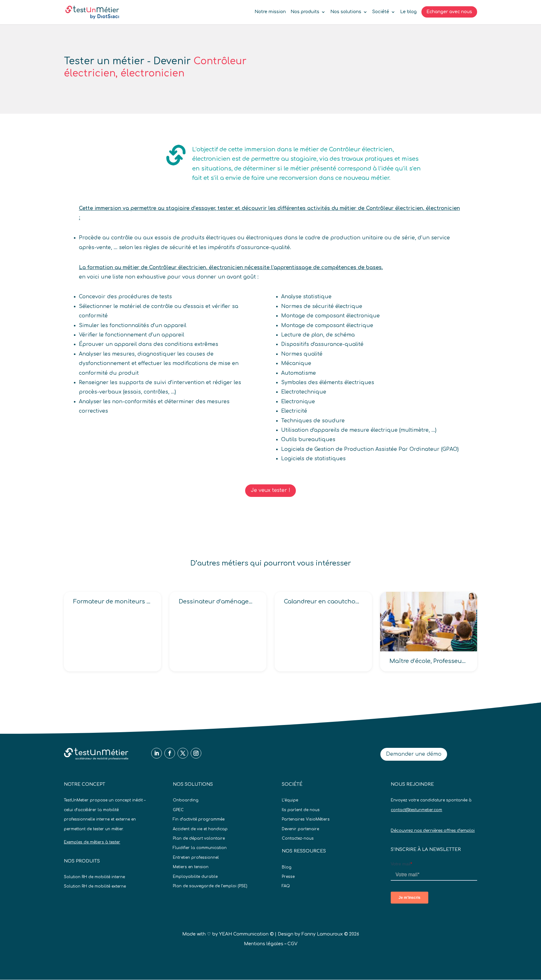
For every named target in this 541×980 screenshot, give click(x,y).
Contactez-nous (298, 838)
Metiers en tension (191, 867)
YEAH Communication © (246, 934)
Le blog (408, 12)
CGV (292, 943)
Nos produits (305, 12)
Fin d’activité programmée (198, 819)
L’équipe (290, 800)
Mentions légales (263, 943)
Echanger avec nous (449, 11)
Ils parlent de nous (301, 810)
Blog (286, 867)
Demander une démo (413, 754)
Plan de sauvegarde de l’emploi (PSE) (210, 886)
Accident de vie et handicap (200, 829)
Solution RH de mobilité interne (94, 877)
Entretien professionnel (196, 857)
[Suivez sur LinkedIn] (156, 753)
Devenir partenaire (300, 829)
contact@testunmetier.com (416, 810)
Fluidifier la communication (200, 848)
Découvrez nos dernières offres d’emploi (433, 830)
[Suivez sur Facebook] (169, 753)
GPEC (178, 810)
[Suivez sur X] (183, 753)
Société (380, 12)
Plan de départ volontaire (199, 838)
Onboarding (185, 800)
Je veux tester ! (270, 490)
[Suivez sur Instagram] (196, 753)
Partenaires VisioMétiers (306, 819)
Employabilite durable (195, 876)
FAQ (286, 886)
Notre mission (270, 12)
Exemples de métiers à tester (92, 842)
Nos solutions (345, 12)
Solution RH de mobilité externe (95, 886)
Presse (288, 876)
